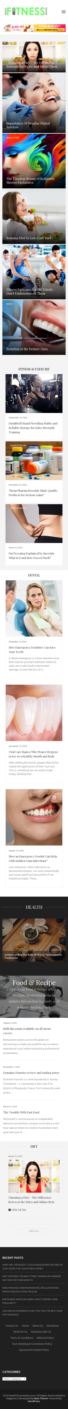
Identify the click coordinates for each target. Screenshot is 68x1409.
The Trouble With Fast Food (21, 1112)
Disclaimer (53, 1325)
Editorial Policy (45, 1337)
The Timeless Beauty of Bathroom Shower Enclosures (30, 180)
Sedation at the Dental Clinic (27, 349)
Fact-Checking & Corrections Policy (32, 1343)
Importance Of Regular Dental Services (28, 125)
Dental (9, 77)
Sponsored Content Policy (34, 1349)
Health (34, 907)
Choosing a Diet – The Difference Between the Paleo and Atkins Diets (31, 64)
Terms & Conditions (21, 1337)
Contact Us (12, 1325)
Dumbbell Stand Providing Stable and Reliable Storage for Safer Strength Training (33, 427)
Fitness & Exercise (14, 248)
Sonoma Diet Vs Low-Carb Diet (28, 238)
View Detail (18, 1209)
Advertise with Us (41, 1331)
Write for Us (20, 1331)
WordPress (34, 1401)
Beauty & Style (12, 137)
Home (25, 1325)
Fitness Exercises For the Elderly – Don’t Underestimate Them (30, 291)
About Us (37, 1325)
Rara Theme (41, 1398)
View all (34, 1231)
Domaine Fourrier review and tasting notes (31, 1073)
